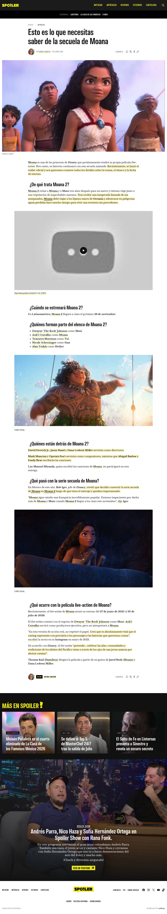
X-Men (105, 14)
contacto (117, 890)
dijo (120, 501)
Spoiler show (83, 826)
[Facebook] (134, 51)
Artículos (41, 25)
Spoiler (30, 25)
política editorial (80, 901)
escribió (33, 639)
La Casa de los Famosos (90, 14)
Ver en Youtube (82, 868)
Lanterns (74, 14)
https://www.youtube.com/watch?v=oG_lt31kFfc (30, 292)
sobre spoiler (133, 890)
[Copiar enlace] (138, 51)
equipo (68, 901)
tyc (124, 890)
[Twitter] (130, 51)
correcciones (95, 901)
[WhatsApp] (127, 51)
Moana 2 (57, 314)
